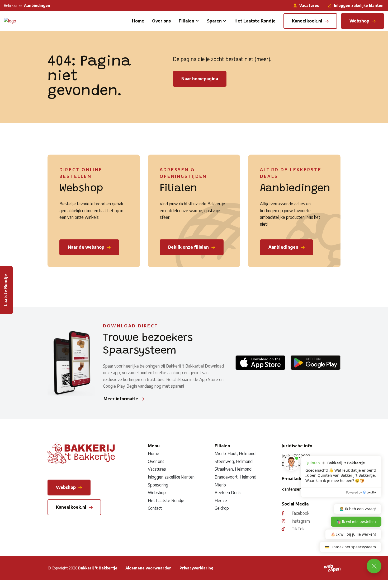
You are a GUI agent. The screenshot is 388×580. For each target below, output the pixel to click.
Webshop (157, 492)
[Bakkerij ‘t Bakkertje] (10, 21)
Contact (155, 508)
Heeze (221, 500)
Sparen (214, 21)
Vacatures (157, 469)
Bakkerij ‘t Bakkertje (97, 568)
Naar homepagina (199, 78)
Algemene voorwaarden (148, 568)
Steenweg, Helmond (234, 461)
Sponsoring (158, 485)
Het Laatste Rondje (255, 21)
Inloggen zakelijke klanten (171, 477)
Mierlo (220, 485)
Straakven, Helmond (233, 469)
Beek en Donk (228, 492)
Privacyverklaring (196, 568)
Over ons (161, 21)
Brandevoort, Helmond (235, 477)
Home (138, 21)
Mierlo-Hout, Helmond (235, 453)
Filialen (186, 21)
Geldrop (222, 508)
